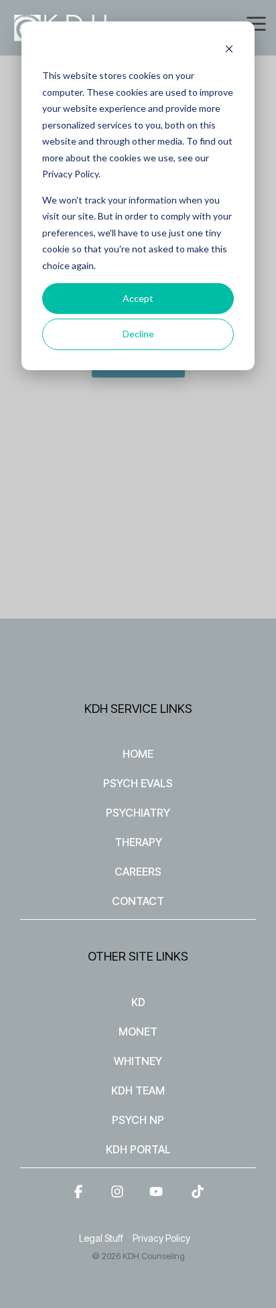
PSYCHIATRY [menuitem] (138, 812)
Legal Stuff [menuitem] (101, 1238)
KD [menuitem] (138, 1002)
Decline (138, 333)
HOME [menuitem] (138, 753)
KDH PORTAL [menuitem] (138, 1149)
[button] (256, 23)
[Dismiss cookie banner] (229, 50)
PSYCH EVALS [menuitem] (138, 783)
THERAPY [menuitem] (138, 842)
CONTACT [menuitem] (138, 901)
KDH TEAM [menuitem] (138, 1090)
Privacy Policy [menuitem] (161, 1238)
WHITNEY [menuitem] (138, 1061)
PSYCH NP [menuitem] (138, 1120)
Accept (138, 298)
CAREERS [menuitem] (138, 871)
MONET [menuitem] (138, 1031)
